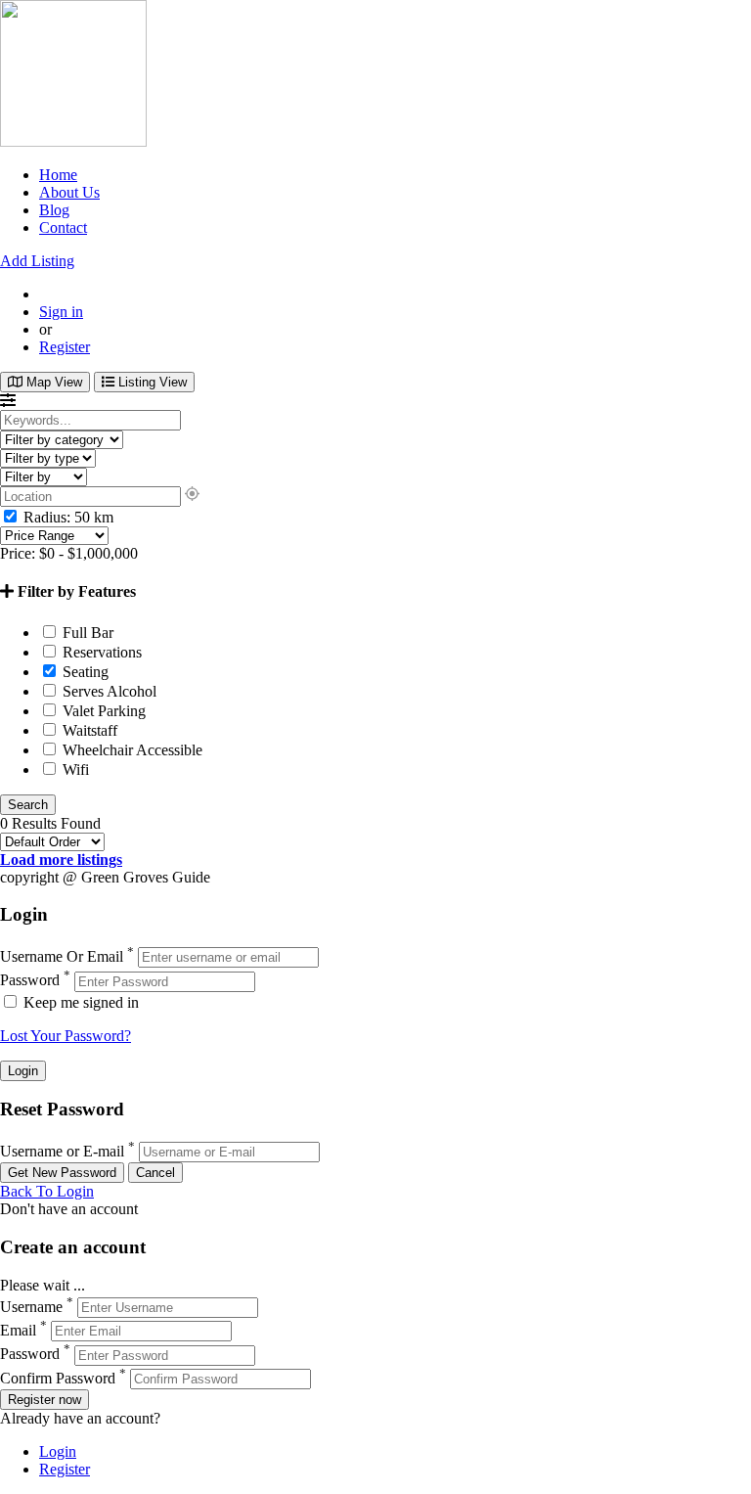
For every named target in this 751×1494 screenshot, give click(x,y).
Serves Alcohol (107, 691)
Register (64, 347)
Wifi (74, 769)
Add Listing (37, 260)
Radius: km (66, 517)
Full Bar (86, 632)
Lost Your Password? (65, 1035)
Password (30, 981)
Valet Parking (102, 710)
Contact (63, 227)
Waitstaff (88, 730)
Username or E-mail (62, 1151)
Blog (54, 210)
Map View (52, 382)
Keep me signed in (79, 1002)
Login (57, 1451)
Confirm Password (57, 1378)
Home (58, 174)
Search (28, 804)
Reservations (100, 652)
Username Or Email (61, 956)
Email (18, 1330)
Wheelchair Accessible (130, 750)
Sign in (61, 311)
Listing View (150, 382)
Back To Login (47, 1191)
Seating (84, 671)
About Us (69, 192)
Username (31, 1306)
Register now (44, 1399)
